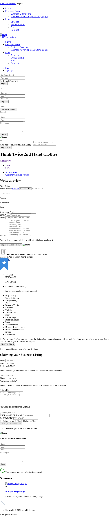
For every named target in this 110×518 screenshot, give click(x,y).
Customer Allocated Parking (17, 175)
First (2, 360)
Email (3, 215)
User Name (5, 212)
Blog (13, 27)
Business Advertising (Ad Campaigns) (29, 16)
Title (2, 217)
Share (7, 165)
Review (4, 235)
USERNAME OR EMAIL (12, 415)
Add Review (5, 161)
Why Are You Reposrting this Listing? (16, 145)
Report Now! (6, 147)
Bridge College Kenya (15, 491)
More (7, 19)
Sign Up (8, 70)
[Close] (1, 140)
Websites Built (18, 24)
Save (7, 168)
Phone (3, 378)
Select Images (6, 189)
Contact (15, 30)
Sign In (8, 68)
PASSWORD (6, 418)
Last (2, 363)
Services (15, 21)
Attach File (4, 390)
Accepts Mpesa (11, 172)
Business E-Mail (31, 368)
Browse (15, 189)
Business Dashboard (21, 13)
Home (8, 8)
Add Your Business (8, 3)
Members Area (12, 11)
